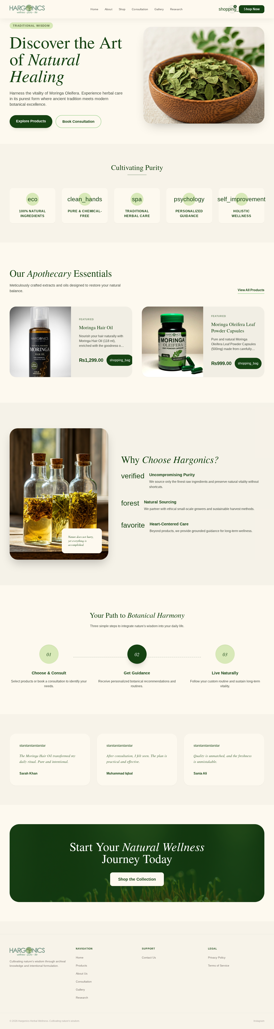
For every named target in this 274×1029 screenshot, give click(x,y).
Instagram (259, 1021)
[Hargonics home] (27, 9)
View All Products (251, 290)
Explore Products (31, 121)
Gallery (159, 9)
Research (176, 9)
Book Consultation (78, 122)
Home (94, 9)
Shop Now (252, 9)
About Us (81, 973)
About (108, 9)
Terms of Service (218, 965)
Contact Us (149, 957)
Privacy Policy (216, 957)
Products (81, 965)
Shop (122, 9)
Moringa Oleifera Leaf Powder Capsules (233, 327)
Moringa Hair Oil (96, 327)
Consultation (140, 9)
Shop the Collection (137, 879)
